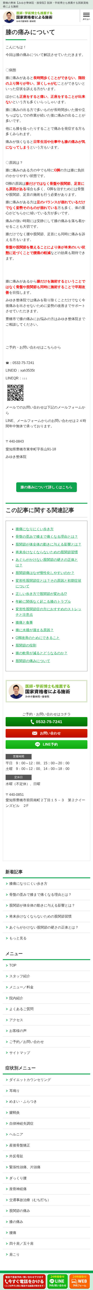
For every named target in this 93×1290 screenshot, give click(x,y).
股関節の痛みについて (33, 661)
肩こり (14, 1254)
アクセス (16, 1020)
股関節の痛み (19, 1211)
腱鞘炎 (14, 1112)
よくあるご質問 (21, 1009)
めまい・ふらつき (23, 1101)
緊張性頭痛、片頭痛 (24, 1167)
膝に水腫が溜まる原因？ (35, 630)
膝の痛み (16, 1222)
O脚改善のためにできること (38, 638)
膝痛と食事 (24, 622)
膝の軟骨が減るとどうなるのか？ (41, 653)
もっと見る (18, 938)
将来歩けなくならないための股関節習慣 (47, 552)
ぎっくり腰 (18, 1178)
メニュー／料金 (21, 987)
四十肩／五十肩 (21, 1243)
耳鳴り (14, 1091)
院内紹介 (16, 998)
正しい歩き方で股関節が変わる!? (41, 594)
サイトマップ (19, 1053)
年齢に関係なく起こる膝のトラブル (43, 601)
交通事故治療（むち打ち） (30, 1200)
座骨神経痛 (18, 1189)
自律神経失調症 (21, 1123)
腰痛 (12, 1233)
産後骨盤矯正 (19, 1145)
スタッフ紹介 (19, 976)
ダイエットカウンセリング (30, 1080)
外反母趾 (16, 1156)
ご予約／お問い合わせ (26, 1042)
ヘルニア (16, 1134)
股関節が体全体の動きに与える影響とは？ (48, 544)
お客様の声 (18, 1031)
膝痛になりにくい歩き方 (35, 529)
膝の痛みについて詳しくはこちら (46, 487)
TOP (12, 965)
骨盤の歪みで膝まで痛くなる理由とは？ (47, 536)
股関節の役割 (26, 645)
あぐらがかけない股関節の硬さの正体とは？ (44, 927)
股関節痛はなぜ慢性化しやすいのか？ (45, 573)
